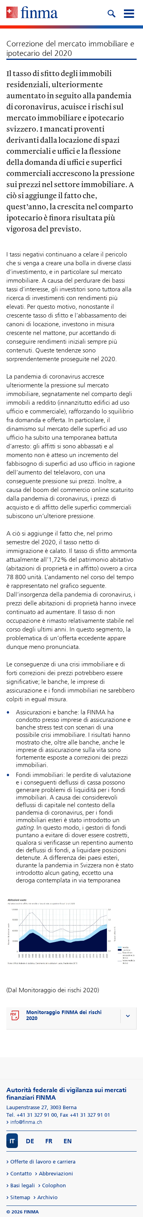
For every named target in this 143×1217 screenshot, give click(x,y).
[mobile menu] (129, 13)
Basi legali (22, 1185)
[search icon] (111, 13)
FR (48, 1141)
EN (68, 1141)
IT (12, 1141)
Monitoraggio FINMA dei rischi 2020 (64, 1015)
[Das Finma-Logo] (32, 13)
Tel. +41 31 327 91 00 (31, 1115)
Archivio (47, 1197)
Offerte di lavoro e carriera (42, 1162)
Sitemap (20, 1197)
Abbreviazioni (56, 1174)
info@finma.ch (26, 1122)
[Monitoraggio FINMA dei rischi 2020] (15, 1016)
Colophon (54, 1185)
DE (30, 1141)
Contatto (21, 1174)
